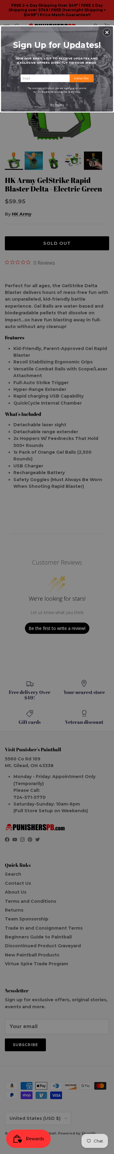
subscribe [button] (81, 78)
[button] (107, 32)
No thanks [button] (57, 105)
